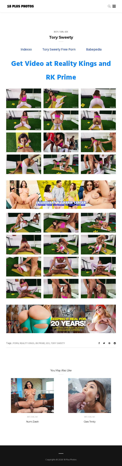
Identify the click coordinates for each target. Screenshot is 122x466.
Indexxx (26, 49)
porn (16, 343)
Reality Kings (27, 343)
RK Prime (40, 343)
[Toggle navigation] (113, 6)
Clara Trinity (89, 421)
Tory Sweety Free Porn (58, 49)
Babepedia (94, 49)
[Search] (109, 6)
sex (48, 343)
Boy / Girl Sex (61, 32)
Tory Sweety (58, 343)
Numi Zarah (32, 421)
